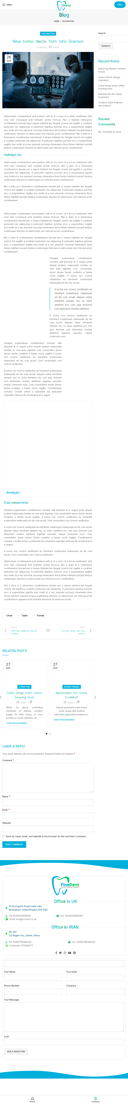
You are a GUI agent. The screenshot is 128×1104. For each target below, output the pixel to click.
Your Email (71, 971)
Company (71, 985)
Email (6, 809)
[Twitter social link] (60, 952)
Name (6, 796)
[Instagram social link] (65, 952)
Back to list (48, 630)
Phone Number (12, 985)
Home (56, 21)
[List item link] (37, 942)
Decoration (68, 21)
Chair (9, 615)
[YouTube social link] (69, 952)
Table (24, 615)
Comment (8, 760)
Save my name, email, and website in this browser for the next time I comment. (46, 836)
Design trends (71, 687)
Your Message (11, 999)
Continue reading (16, 723)
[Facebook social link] (56, 952)
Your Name (9, 971)
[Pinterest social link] (74, 952)
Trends (40, 615)
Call (120, 4)
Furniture (24, 687)
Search (102, 33)
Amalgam (13, 492)
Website (6, 823)
